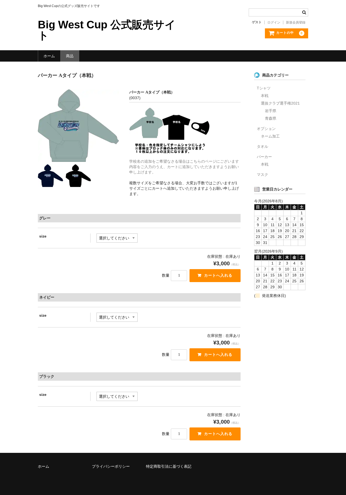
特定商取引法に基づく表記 (168, 466)
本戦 (264, 95)
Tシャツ (264, 88)
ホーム (49, 56)
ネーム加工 (270, 136)
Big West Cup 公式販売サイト (107, 30)
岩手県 (270, 111)
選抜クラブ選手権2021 (280, 103)
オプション (266, 128)
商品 (70, 56)
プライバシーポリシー (111, 466)
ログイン (273, 22)
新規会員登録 (295, 22)
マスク (262, 174)
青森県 (270, 118)
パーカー (264, 157)
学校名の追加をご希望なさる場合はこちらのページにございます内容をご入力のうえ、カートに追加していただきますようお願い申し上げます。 (184, 166)
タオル (262, 146)
